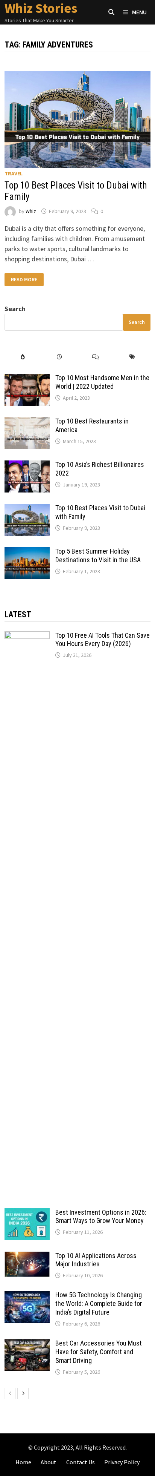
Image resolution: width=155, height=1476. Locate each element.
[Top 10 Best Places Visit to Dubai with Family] (27, 509)
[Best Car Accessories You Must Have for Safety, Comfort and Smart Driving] (27, 1344)
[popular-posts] (23, 357)
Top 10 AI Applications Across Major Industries (96, 1260)
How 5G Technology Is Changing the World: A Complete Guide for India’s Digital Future (98, 1303)
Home (23, 1462)
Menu (139, 12)
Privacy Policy (122, 1462)
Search (15, 308)
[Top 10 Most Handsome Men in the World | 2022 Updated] (27, 378)
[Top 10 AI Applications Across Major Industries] (27, 1256)
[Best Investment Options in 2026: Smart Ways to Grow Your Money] (27, 1213)
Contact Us (80, 1462)
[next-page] (23, 1393)
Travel (14, 173)
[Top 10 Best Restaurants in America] (27, 422)
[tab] (23, 357)
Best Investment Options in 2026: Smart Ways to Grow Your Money (100, 1216)
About (48, 1462)
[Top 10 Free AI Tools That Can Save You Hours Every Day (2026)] (27, 636)
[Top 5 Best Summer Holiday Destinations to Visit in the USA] (27, 552)
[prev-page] (10, 1393)
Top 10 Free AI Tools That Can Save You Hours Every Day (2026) (102, 639)
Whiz (31, 211)
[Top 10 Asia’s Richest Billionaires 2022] (27, 465)
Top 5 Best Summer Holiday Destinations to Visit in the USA (98, 555)
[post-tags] (132, 357)
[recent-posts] (59, 357)
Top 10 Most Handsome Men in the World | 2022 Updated (102, 382)
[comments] (96, 357)
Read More (24, 279)
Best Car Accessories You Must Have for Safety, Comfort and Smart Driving (98, 1351)
